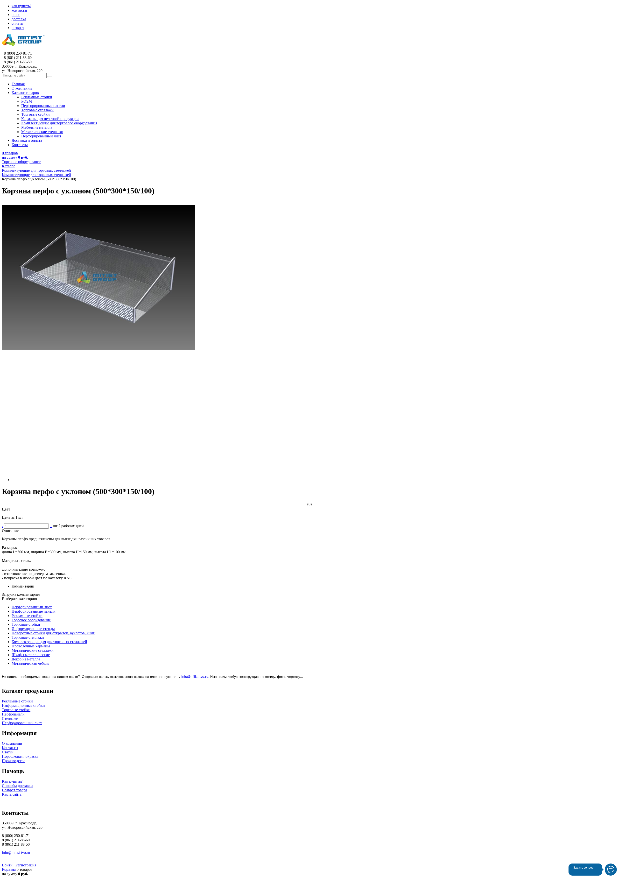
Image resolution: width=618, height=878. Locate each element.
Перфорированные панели (34, 611)
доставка (19, 19)
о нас (16, 15)
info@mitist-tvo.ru (16, 852)
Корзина (9, 869)
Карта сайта (11, 794)
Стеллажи (10, 718)
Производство (13, 761)
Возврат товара (14, 790)
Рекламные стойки (27, 616)
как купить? (21, 6)
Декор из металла (26, 659)
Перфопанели (13, 714)
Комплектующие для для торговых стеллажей (49, 642)
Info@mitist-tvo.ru (194, 676)
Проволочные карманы (31, 646)
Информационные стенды (33, 629)
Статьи (8, 752)
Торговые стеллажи (28, 637)
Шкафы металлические (31, 655)
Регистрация (25, 865)
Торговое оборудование (31, 620)
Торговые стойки (26, 624)
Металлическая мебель (30, 663)
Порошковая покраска (20, 756)
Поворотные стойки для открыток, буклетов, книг (53, 633)
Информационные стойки (23, 705)
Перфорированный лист (32, 607)
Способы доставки (17, 786)
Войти (7, 865)
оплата (17, 23)
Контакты (10, 748)
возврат (18, 28)
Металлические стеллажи (33, 650)
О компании (12, 743)
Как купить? (12, 781)
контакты (19, 10)
